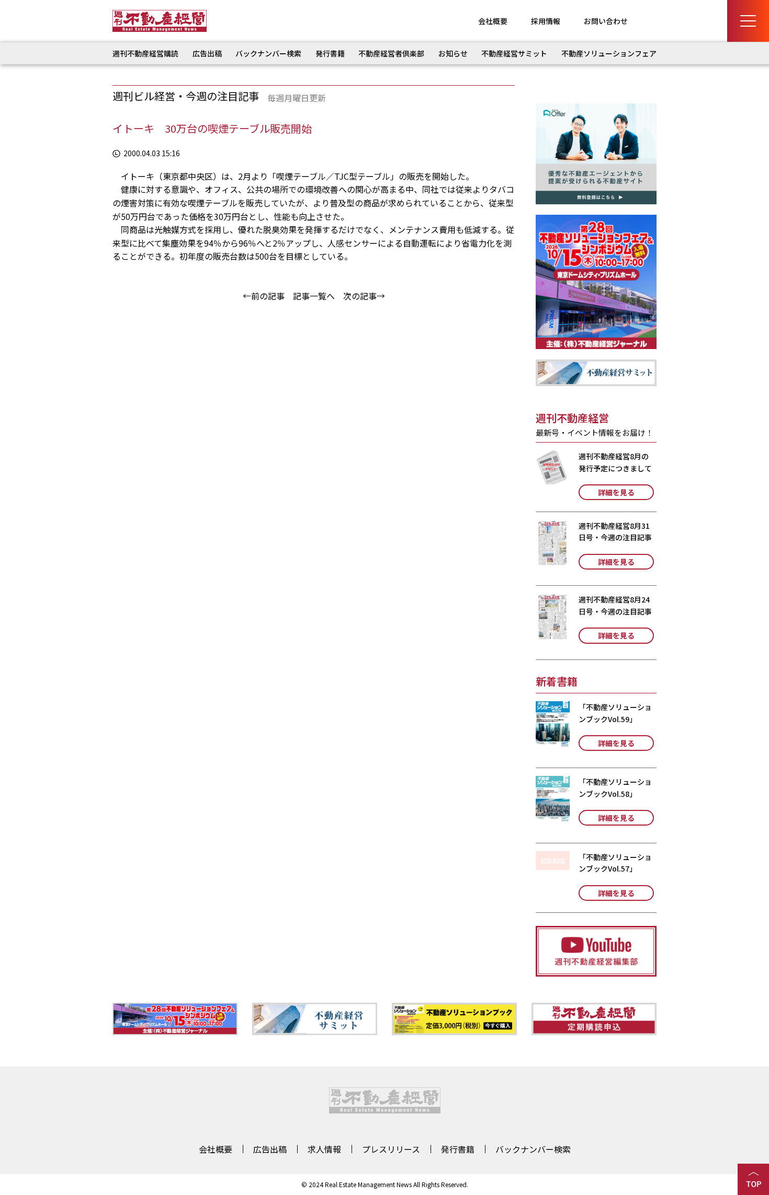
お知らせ (453, 53)
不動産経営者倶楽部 (391, 53)
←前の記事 (264, 295)
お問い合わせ (606, 21)
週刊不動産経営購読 (145, 53)
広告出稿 (207, 53)
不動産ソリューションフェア (609, 53)
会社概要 (492, 21)
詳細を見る (616, 492)
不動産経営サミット (514, 53)
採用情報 (545, 21)
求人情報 (324, 1149)
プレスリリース (391, 1149)
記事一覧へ (314, 295)
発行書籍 (330, 53)
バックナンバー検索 (268, 53)
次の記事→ (364, 295)
